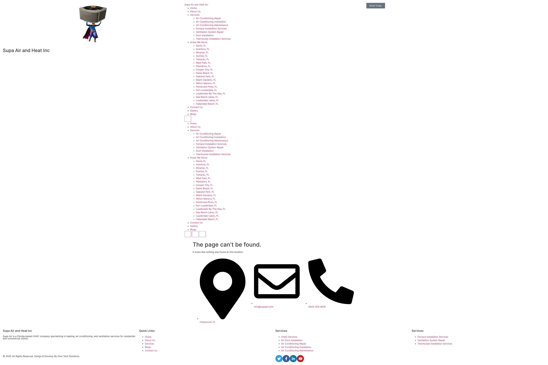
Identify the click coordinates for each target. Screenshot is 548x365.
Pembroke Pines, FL (206, 86)
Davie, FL (201, 45)
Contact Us (196, 107)
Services (194, 14)
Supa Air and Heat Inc (196, 4)
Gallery (194, 110)
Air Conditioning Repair (208, 18)
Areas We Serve (198, 42)
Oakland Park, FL (205, 76)
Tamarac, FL (202, 59)
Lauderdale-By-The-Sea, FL (210, 93)
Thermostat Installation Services (213, 38)
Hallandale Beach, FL (207, 103)
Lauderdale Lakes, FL (207, 100)
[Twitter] (279, 358)
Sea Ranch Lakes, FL (207, 96)
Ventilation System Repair (210, 31)
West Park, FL (203, 62)
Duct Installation (204, 35)
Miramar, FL (202, 52)
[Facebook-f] (286, 358)
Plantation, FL (203, 66)
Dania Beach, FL (204, 73)
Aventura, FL (202, 49)
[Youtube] (300, 358)
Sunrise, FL (202, 55)
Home (193, 8)
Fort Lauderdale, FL (206, 90)
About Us (195, 11)
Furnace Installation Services (211, 28)
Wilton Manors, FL (205, 83)
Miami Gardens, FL (206, 79)
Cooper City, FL (204, 69)
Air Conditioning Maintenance (212, 25)
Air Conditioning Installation (211, 21)
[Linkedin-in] (293, 358)
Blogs (193, 114)
